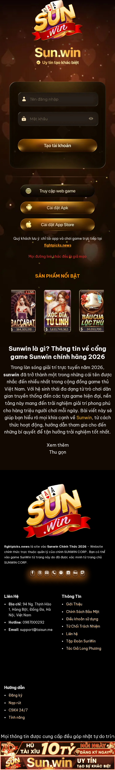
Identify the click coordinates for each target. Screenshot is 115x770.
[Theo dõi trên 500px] (75, 573)
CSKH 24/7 (18, 710)
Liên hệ (72, 634)
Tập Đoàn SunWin (81, 641)
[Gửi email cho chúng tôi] (47, 573)
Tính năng (17, 717)
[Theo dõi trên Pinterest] (61, 573)
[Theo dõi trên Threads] (40, 573)
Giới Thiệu (74, 604)
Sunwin (84, 417)
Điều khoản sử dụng (82, 619)
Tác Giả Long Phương (83, 648)
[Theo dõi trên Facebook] (32, 573)
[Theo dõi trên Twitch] (82, 573)
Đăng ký (15, 695)
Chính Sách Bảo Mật (82, 612)
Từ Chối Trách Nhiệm (83, 626)
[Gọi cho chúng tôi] (54, 573)
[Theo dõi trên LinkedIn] (68, 573)
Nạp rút (15, 703)
